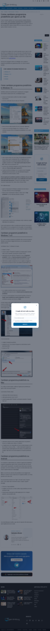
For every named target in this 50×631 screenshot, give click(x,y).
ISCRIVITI (25, 324)
